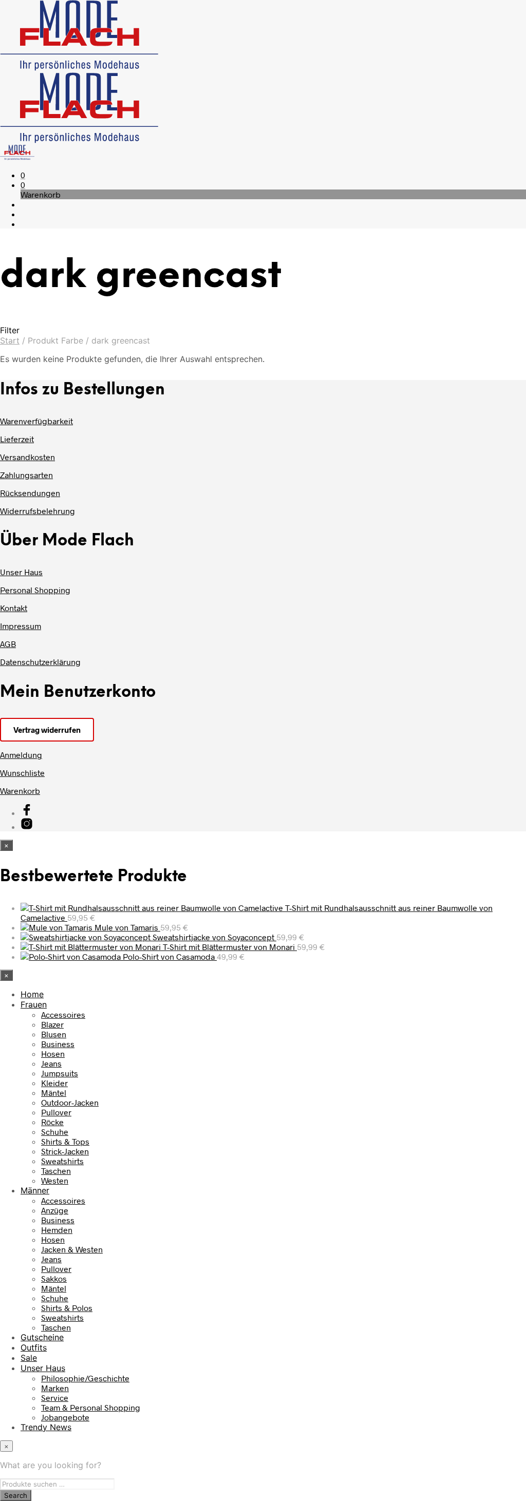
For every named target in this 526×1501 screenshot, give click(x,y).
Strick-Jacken (65, 1151)
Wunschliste (22, 772)
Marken (55, 1388)
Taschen (56, 1170)
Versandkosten (27, 457)
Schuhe (54, 1131)
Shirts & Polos (66, 1308)
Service (54, 1397)
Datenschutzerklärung (40, 662)
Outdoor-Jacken (70, 1102)
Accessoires (63, 1014)
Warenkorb (20, 790)
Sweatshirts (62, 1161)
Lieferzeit (17, 439)
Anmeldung (21, 754)
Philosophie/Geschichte (85, 1378)
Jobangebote (65, 1417)
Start (10, 340)
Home (32, 994)
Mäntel (53, 1092)
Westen (54, 1180)
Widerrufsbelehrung (37, 511)
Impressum (20, 626)
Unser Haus (21, 572)
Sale (29, 1358)
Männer (35, 1190)
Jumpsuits (59, 1073)
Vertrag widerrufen (47, 729)
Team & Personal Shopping (90, 1407)
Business (57, 1044)
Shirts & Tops (65, 1141)
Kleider (54, 1083)
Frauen (34, 1004)
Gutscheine (42, 1337)
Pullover (56, 1112)
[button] (23, 175)
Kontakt (13, 608)
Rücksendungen (30, 493)
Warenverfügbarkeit (36, 421)
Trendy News (46, 1427)
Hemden (56, 1229)
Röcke (52, 1122)
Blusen (53, 1034)
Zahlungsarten (26, 475)
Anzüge (54, 1210)
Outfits (34, 1347)
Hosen (53, 1053)
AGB (8, 644)
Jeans (51, 1063)
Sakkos (54, 1278)
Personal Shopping (35, 590)
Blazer (52, 1024)
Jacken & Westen (72, 1249)
